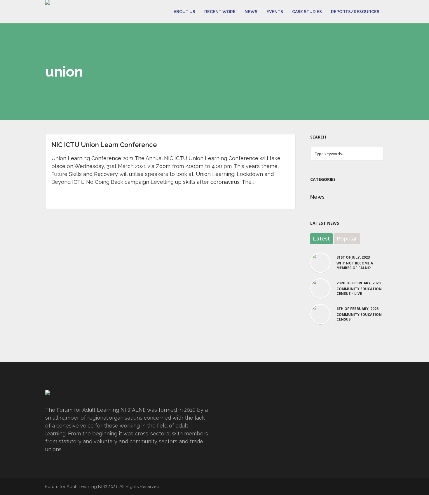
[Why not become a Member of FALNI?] (320, 262)
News (317, 197)
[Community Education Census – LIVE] (320, 288)
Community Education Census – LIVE (359, 291)
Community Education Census (359, 317)
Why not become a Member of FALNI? (354, 265)
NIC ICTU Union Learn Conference (104, 144)
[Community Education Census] (320, 314)
